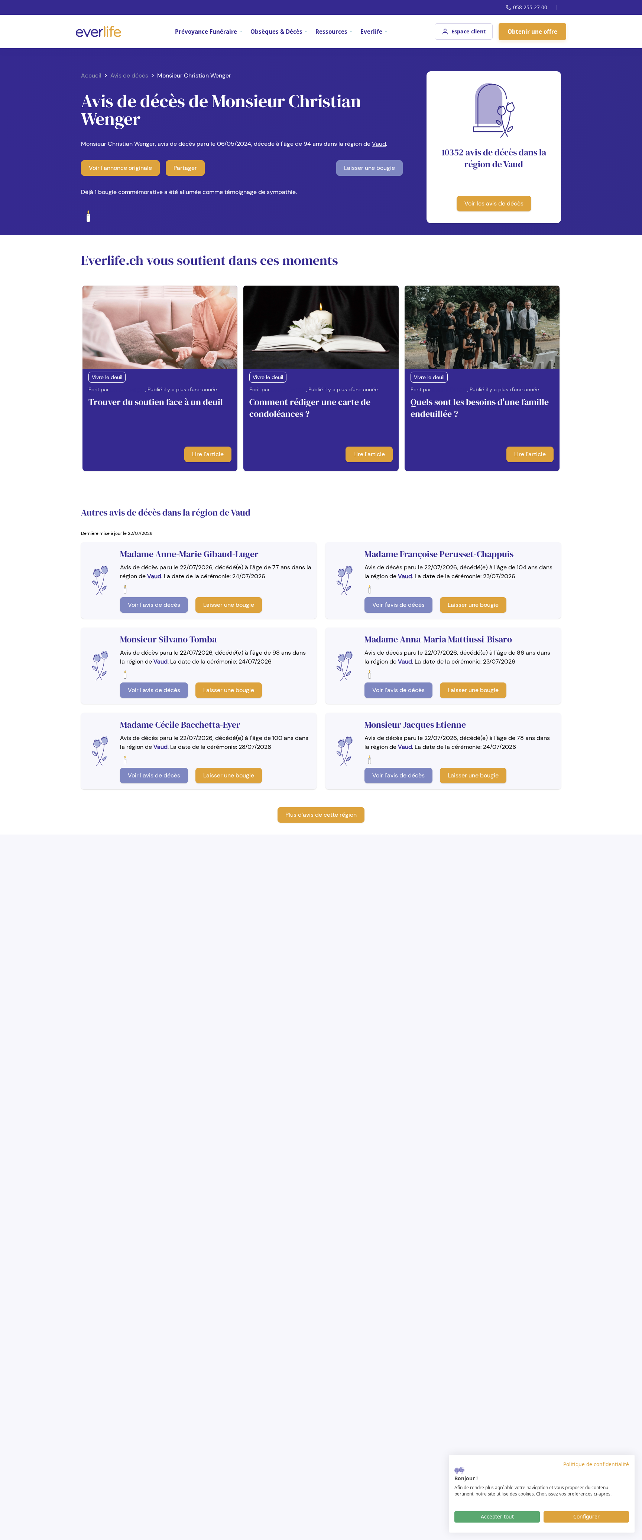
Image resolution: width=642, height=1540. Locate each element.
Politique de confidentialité (596, 1464)
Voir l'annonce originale (120, 168)
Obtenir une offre (532, 31)
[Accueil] (98, 31)
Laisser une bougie (369, 168)
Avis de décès (129, 75)
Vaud (379, 144)
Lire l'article (208, 454)
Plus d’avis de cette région (321, 815)
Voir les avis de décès (493, 203)
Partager (185, 168)
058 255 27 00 (530, 7)
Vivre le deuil (107, 377)
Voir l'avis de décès (154, 605)
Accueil (91, 75)
